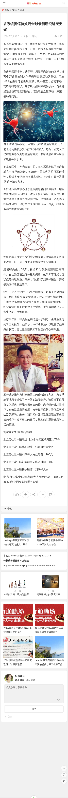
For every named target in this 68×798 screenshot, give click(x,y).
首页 (7, 9)
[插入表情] (58, 700)
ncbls (14, 555)
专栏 (14, 9)
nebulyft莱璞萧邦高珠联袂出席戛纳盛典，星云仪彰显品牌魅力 (17, 544)
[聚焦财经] (34, 4)
